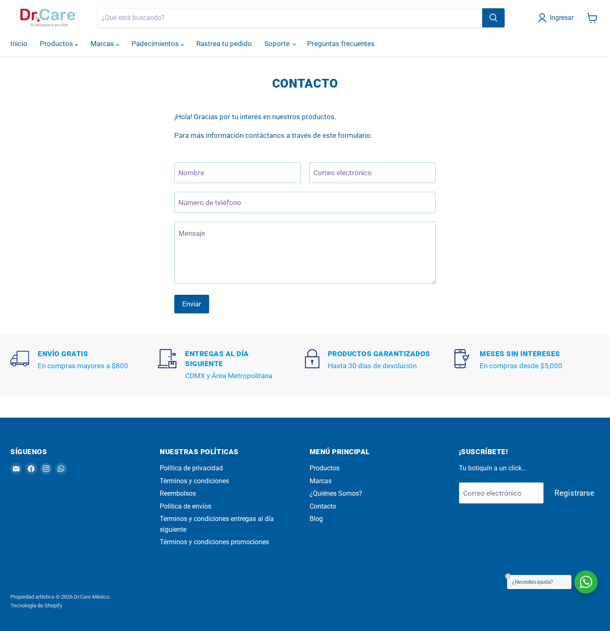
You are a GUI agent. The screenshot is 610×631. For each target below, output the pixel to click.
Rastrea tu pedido (224, 43)
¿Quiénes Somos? (336, 493)
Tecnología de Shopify (36, 605)
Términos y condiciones (194, 481)
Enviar (191, 304)
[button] (557, 18)
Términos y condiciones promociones (214, 542)
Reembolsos (178, 493)
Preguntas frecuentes (341, 43)
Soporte (277, 43)
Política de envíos (185, 506)
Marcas (103, 43)
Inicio (18, 43)
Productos (57, 43)
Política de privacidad (191, 468)
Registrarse (574, 493)
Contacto (323, 506)
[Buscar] (493, 17)
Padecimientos (156, 43)
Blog (316, 519)
